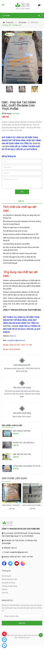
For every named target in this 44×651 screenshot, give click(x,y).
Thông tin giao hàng (9, 586)
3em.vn (13, 336)
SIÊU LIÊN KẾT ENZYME (21, 431)
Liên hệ (4, 589)
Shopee (36, 143)
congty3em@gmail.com (16, 340)
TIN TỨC (5, 593)
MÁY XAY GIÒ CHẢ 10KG (22, 454)
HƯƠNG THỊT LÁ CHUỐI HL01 (23, 443)
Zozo (28, 637)
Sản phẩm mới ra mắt (12, 425)
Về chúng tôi (6, 576)
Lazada (5, 146)
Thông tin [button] (6, 570)
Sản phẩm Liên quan (14, 478)
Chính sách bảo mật (9, 579)
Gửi (22, 192)
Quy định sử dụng (8, 583)
